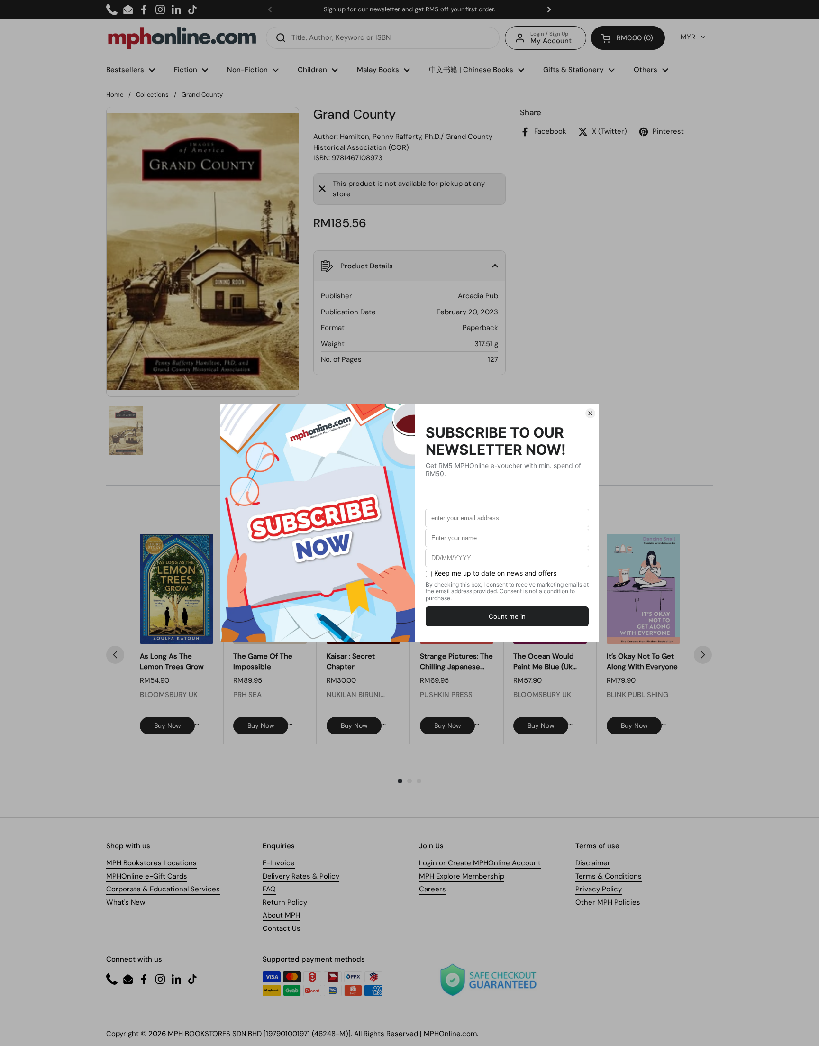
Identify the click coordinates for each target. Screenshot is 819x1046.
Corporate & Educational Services (163, 889)
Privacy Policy (598, 889)
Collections (152, 95)
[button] (628, 38)
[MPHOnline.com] (182, 38)
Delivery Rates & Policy (301, 876)
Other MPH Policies (607, 902)
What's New (125, 902)
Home (114, 95)
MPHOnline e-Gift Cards (146, 876)
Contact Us (281, 928)
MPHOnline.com (450, 1033)
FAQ (269, 889)
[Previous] (115, 655)
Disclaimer (592, 863)
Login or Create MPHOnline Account (480, 863)
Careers (432, 889)
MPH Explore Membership (461, 876)
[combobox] (383, 38)
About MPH (281, 915)
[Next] (703, 655)
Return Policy (285, 902)
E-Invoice (279, 863)
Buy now (167, 725)
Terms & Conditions (608, 876)
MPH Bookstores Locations (151, 863)
